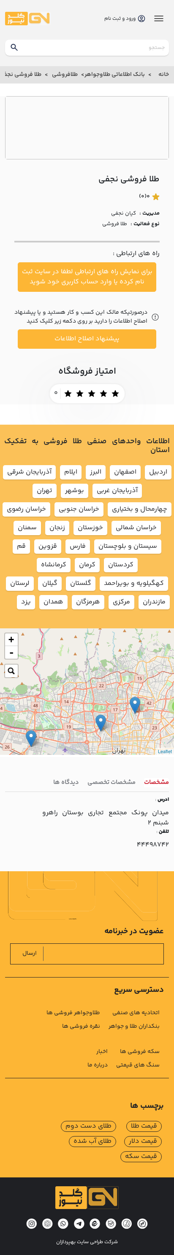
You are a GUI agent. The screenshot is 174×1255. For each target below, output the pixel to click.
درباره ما (97, 1065)
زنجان (57, 527)
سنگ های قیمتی (138, 1065)
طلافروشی (65, 74)
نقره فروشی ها (81, 1026)
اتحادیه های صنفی (136, 1013)
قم (21, 546)
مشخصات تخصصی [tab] (111, 782)
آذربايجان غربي (117, 490)
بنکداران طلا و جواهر (134, 1026)
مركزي (121, 602)
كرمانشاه (53, 565)
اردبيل (158, 472)
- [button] (11, 652)
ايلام (70, 472)
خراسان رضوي (26, 509)
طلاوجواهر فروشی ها (73, 1013)
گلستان (80, 583)
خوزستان (90, 527)
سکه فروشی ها (140, 1051)
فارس (78, 546)
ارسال (29, 953)
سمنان (27, 527)
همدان (53, 602)
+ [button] (11, 639)
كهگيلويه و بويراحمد (134, 583)
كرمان (87, 565)
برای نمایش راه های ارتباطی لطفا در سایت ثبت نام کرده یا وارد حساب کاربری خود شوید (87, 277)
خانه (163, 74)
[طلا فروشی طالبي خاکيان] (100, 723)
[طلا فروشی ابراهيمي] (31, 738)
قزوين (47, 546)
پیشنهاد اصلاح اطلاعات (87, 339)
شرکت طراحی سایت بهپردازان (87, 1242)
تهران (44, 490)
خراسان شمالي (136, 527)
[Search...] (11, 671)
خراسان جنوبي (79, 509)
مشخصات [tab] (156, 782)
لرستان (20, 583)
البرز (95, 472)
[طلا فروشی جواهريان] (135, 705)
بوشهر (74, 490)
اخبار (102, 1051)
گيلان (49, 583)
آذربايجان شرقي (29, 472)
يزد (26, 602)
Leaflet (165, 751)
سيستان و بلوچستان (127, 546)
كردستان (120, 565)
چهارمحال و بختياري (139, 509)
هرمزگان (88, 602)
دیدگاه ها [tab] (66, 782)
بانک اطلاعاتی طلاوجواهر (114, 74)
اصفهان (125, 472)
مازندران (154, 602)
